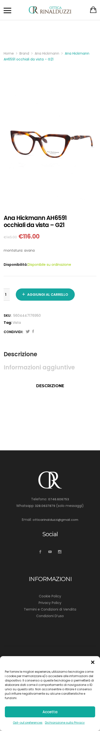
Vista (17, 322)
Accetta (50, 711)
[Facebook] (40, 552)
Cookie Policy (50, 596)
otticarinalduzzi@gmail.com (55, 519)
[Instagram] (60, 552)
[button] (92, 662)
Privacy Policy (50, 602)
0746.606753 (58, 499)
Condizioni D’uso (50, 615)
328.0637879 (45, 506)
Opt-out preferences (27, 723)
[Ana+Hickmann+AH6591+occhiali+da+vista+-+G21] (28, 331)
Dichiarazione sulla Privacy (65, 723)
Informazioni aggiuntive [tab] (39, 367)
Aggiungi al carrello (47, 294)
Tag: (8, 322)
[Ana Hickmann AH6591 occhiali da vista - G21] (33, 331)
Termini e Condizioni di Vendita (50, 609)
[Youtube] (50, 552)
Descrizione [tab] (20, 354)
